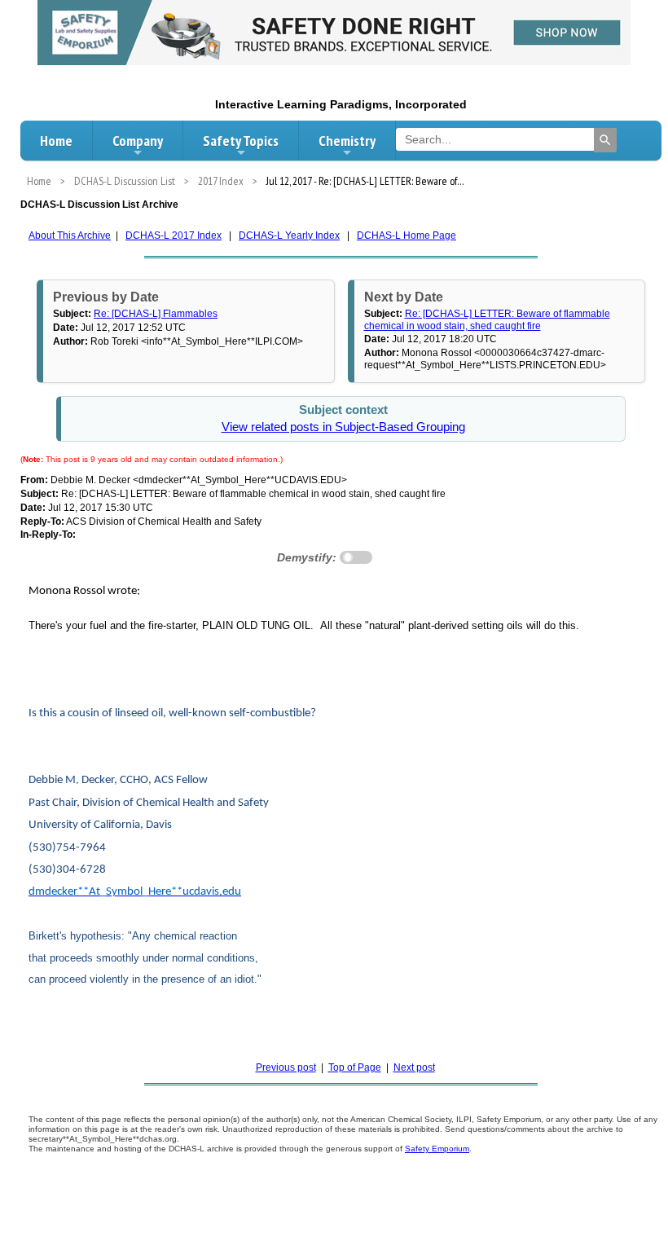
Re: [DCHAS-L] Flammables (156, 313)
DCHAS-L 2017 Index (173, 235)
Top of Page (354, 1067)
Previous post (286, 1067)
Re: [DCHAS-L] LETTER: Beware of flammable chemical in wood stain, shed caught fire (487, 319)
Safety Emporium (437, 1148)
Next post (414, 1067)
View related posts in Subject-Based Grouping (343, 427)
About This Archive (70, 235)
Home (56, 140)
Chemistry (347, 140)
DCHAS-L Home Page (406, 235)
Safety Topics (241, 140)
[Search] (605, 140)
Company (137, 140)
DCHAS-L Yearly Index (289, 235)
